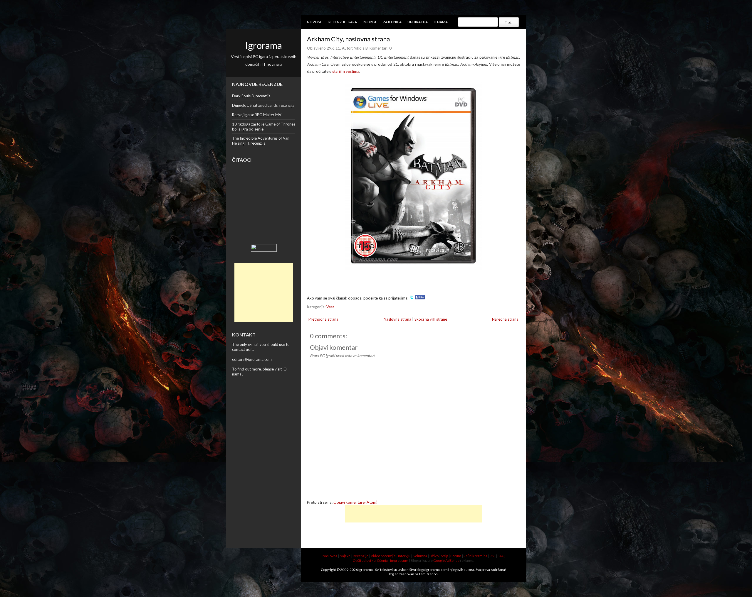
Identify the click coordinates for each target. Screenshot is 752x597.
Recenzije (360, 556)
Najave (345, 556)
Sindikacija (417, 22)
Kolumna (420, 556)
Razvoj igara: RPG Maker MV (256, 114)
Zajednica (392, 22)
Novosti (315, 22)
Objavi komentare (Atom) (355, 502)
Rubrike (370, 22)
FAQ (501, 556)
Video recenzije (383, 556)
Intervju (404, 556)
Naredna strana (505, 319)
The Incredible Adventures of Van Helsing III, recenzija (260, 141)
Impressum (399, 560)
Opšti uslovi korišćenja (370, 560)
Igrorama (263, 45)
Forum (455, 556)
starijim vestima (345, 71)
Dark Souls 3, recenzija (251, 96)
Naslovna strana (397, 319)
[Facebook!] (420, 298)
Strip (444, 556)
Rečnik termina (475, 556)
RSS (492, 556)
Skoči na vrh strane (430, 319)
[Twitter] (411, 298)
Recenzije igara (342, 22)
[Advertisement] (263, 292)
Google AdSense (446, 560)
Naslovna (330, 556)
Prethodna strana (323, 319)
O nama (441, 22)
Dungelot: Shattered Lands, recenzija (263, 105)
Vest (330, 307)
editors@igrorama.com (252, 359)
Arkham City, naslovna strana (348, 39)
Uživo (434, 556)
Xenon (432, 574)
